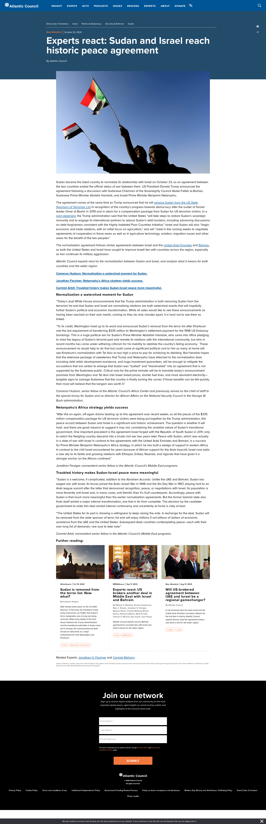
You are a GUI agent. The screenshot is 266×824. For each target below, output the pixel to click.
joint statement (66, 216)
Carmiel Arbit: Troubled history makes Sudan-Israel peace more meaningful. (109, 288)
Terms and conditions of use (54, 790)
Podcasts (101, 6)
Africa (64, 645)
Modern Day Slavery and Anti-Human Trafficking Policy (208, 790)
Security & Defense (114, 23)
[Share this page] (258, 32)
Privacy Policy (142, 748)
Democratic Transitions (57, 23)
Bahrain (204, 245)
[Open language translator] (190, 5)
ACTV (85, 6)
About (165, 6)
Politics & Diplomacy (91, 23)
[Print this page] (258, 26)
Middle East (127, 635)
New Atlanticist (54, 32)
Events (72, 6)
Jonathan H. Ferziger (92, 657)
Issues (117, 6)
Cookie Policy (32, 790)
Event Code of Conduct (247, 790)
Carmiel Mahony (124, 657)
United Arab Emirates (178, 245)
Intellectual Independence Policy (86, 790)
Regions (133, 6)
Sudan (131, 23)
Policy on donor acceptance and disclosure (161, 790)
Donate (180, 6)
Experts (150, 6)
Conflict (170, 630)
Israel (75, 23)
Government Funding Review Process (121, 790)
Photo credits (133, 796)
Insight (56, 6)
